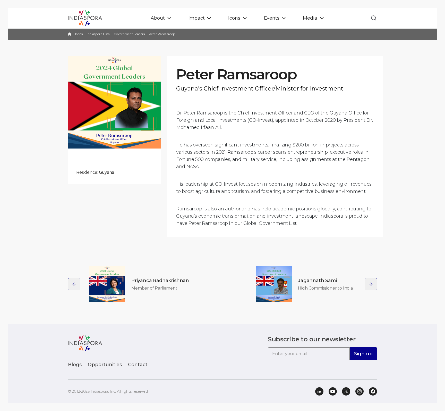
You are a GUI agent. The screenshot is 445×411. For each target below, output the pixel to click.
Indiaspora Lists (98, 34)
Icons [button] (234, 18)
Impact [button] (197, 18)
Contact (138, 364)
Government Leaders (129, 34)
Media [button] (310, 18)
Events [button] (271, 18)
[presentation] (74, 284)
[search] (372, 18)
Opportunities (105, 364)
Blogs (75, 364)
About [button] (158, 18)
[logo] (85, 342)
